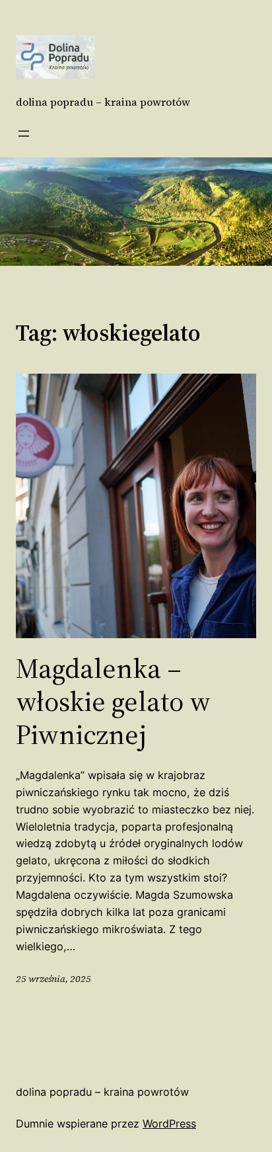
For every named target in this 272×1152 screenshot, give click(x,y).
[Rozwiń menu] (24, 134)
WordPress (169, 1123)
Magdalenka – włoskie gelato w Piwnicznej (113, 701)
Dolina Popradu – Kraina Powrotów (103, 102)
